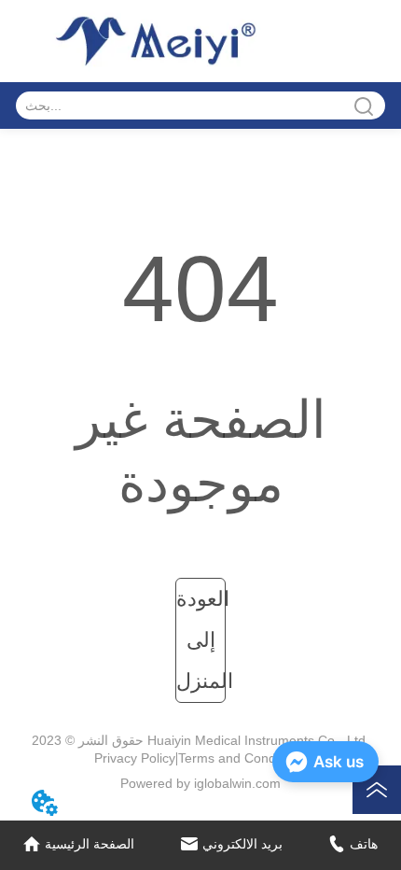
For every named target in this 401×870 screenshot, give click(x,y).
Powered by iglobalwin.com (200, 783)
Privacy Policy (134, 758)
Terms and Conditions (242, 758)
